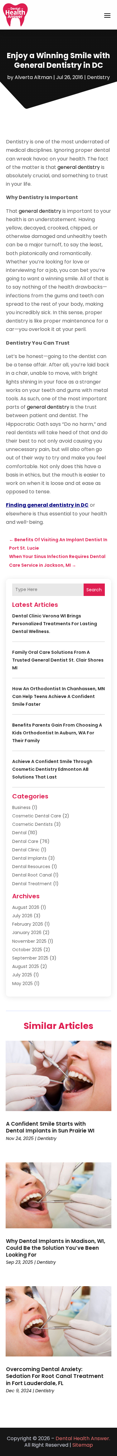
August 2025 (25, 966)
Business (21, 807)
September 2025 (30, 958)
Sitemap (82, 1445)
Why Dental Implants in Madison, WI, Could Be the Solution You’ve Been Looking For (55, 1247)
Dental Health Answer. (83, 1438)
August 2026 (25, 907)
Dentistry (98, 77)
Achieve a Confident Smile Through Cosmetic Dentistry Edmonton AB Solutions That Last (52, 769)
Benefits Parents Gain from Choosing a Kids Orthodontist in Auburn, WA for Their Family (57, 733)
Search (94, 590)
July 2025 (22, 975)
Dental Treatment (32, 884)
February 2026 (27, 924)
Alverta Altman (33, 77)
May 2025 (22, 983)
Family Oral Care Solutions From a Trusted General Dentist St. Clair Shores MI (58, 660)
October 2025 (27, 950)
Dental (19, 833)
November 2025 (29, 941)
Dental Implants (29, 858)
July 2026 (22, 916)
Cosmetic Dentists (32, 824)
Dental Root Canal (32, 875)
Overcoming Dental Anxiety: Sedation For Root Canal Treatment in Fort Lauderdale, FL (55, 1376)
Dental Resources (31, 866)
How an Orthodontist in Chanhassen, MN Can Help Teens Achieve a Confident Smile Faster (58, 696)
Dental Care (25, 841)
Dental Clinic (26, 850)
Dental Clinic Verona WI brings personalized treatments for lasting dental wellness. (54, 624)
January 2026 (26, 932)
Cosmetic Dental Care (36, 816)
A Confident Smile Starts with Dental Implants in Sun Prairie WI (50, 1127)
